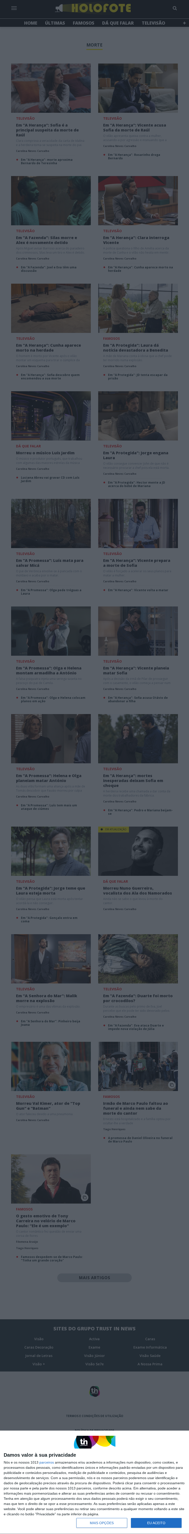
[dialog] (94, 1482)
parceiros (46, 1462)
